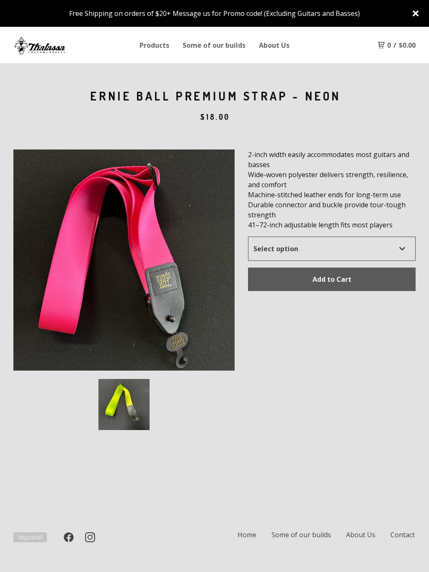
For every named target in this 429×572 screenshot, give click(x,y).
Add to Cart (332, 279)
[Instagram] (90, 537)
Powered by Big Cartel (30, 537)
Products (154, 45)
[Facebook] (68, 537)
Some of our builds (214, 45)
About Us (274, 45)
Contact (402, 534)
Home (247, 534)
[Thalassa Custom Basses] (57, 45)
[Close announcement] (415, 13)
